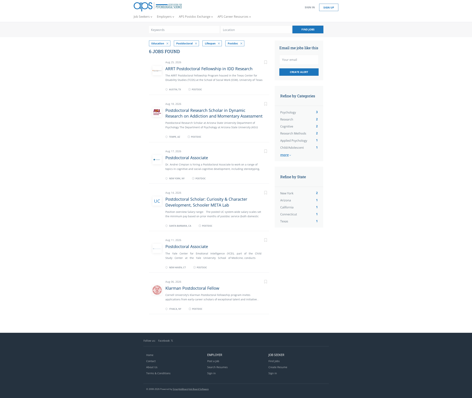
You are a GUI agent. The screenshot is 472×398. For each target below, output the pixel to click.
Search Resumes (217, 367)
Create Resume (277, 367)
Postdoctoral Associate (186, 157)
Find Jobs (308, 29)
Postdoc (233, 43)
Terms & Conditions (158, 373)
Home (149, 355)
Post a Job (213, 361)
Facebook (164, 340)
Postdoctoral (184, 43)
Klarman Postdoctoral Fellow (192, 288)
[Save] (262, 62)
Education (157, 43)
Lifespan (210, 43)
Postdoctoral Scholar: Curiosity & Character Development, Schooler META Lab (206, 201)
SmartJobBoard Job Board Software (191, 389)
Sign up (328, 7)
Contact (151, 361)
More (284, 155)
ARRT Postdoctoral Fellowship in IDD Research (209, 68)
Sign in (310, 7)
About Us (151, 367)
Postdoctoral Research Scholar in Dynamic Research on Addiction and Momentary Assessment (214, 113)
